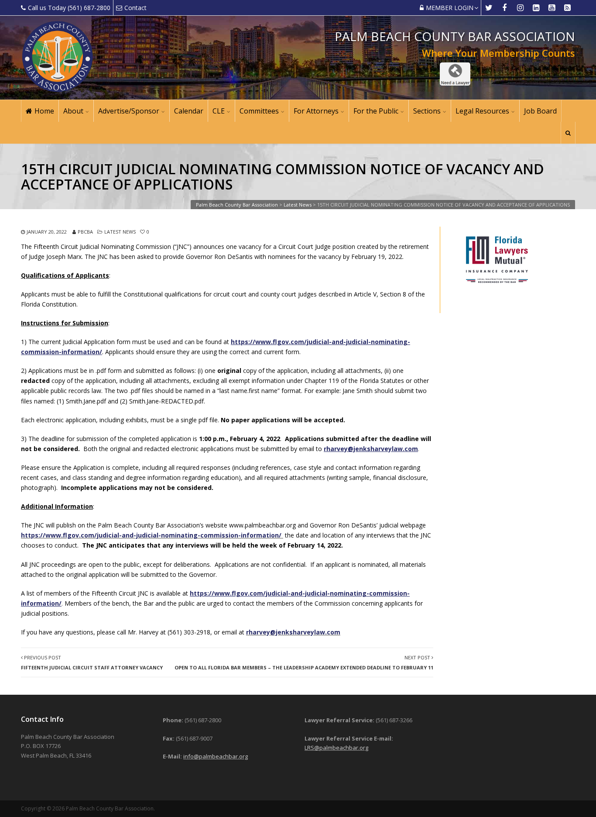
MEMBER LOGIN (449, 7)
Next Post (304, 662)
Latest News (120, 231)
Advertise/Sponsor (128, 111)
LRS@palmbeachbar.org (336, 748)
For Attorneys (316, 111)
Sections (427, 111)
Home (44, 111)
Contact (135, 7)
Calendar (188, 111)
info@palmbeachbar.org (215, 756)
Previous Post (92, 662)
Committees (259, 111)
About (73, 111)
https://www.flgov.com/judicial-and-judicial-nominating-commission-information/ (151, 535)
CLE (218, 111)
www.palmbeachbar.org (262, 525)
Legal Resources (482, 111)
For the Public (375, 111)
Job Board (540, 111)
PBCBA (85, 231)
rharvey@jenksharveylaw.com (293, 632)
